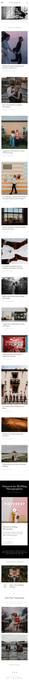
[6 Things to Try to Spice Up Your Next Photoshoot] (14, 424)
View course (7, 542)
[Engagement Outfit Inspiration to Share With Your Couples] (14, 132)
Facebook (12, 672)
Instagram (14, 672)
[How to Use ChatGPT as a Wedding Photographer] (14, 90)
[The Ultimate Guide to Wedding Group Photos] (14, 384)
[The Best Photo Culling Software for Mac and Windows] (14, 314)
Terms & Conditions (18, 678)
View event (12, 588)
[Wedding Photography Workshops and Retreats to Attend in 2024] (14, 47)
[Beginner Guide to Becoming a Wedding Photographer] (14, 285)
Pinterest (16, 672)
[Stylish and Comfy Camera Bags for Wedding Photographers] (14, 343)
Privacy (8, 678)
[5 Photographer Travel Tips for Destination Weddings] (14, 453)
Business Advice (15, 17)
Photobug (14, 3)
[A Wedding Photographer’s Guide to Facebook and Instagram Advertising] (14, 251)
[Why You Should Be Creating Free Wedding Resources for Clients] (14, 216)
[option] (14, 577)
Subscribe (14, 629)
